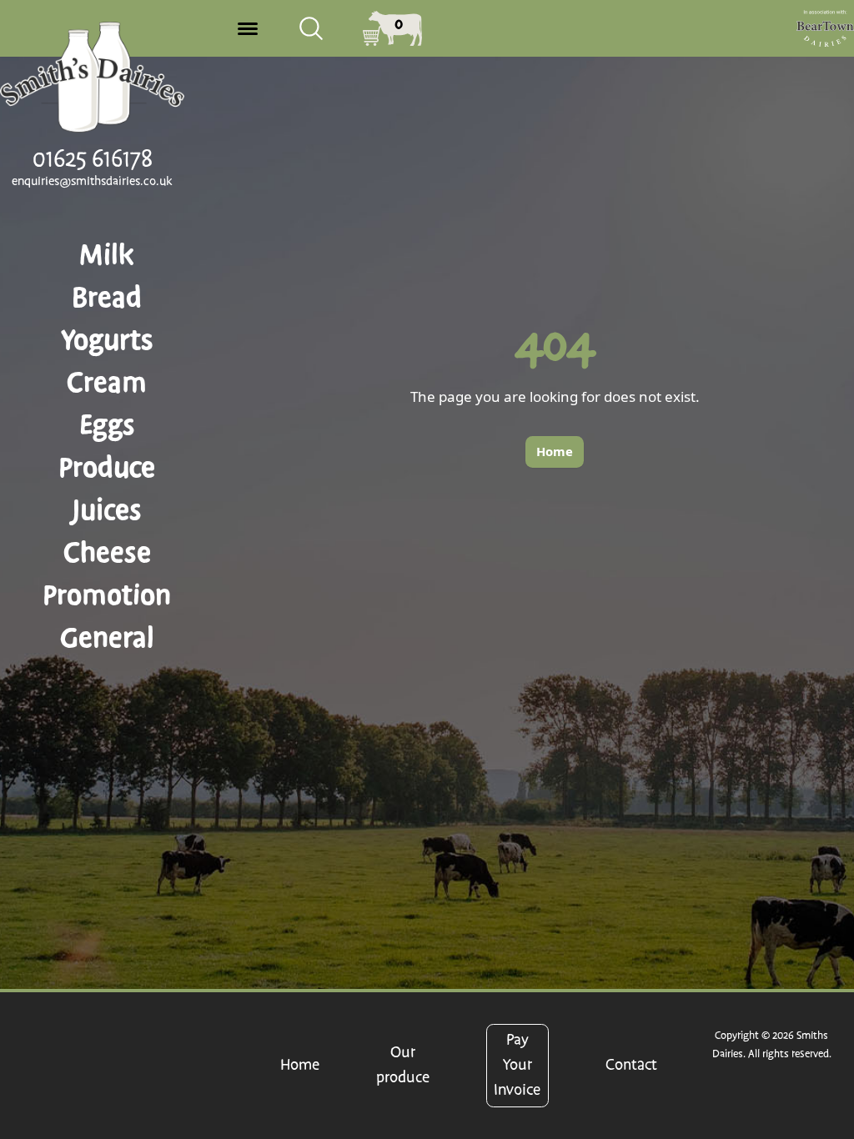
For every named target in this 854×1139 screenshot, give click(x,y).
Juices (107, 510)
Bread (107, 297)
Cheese (107, 553)
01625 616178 (93, 159)
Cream (107, 383)
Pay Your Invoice (517, 1065)
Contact (631, 1065)
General (107, 638)
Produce (106, 468)
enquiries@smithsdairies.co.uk (92, 181)
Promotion (107, 595)
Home (299, 1065)
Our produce (403, 1065)
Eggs (107, 425)
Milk (106, 255)
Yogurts (107, 340)
